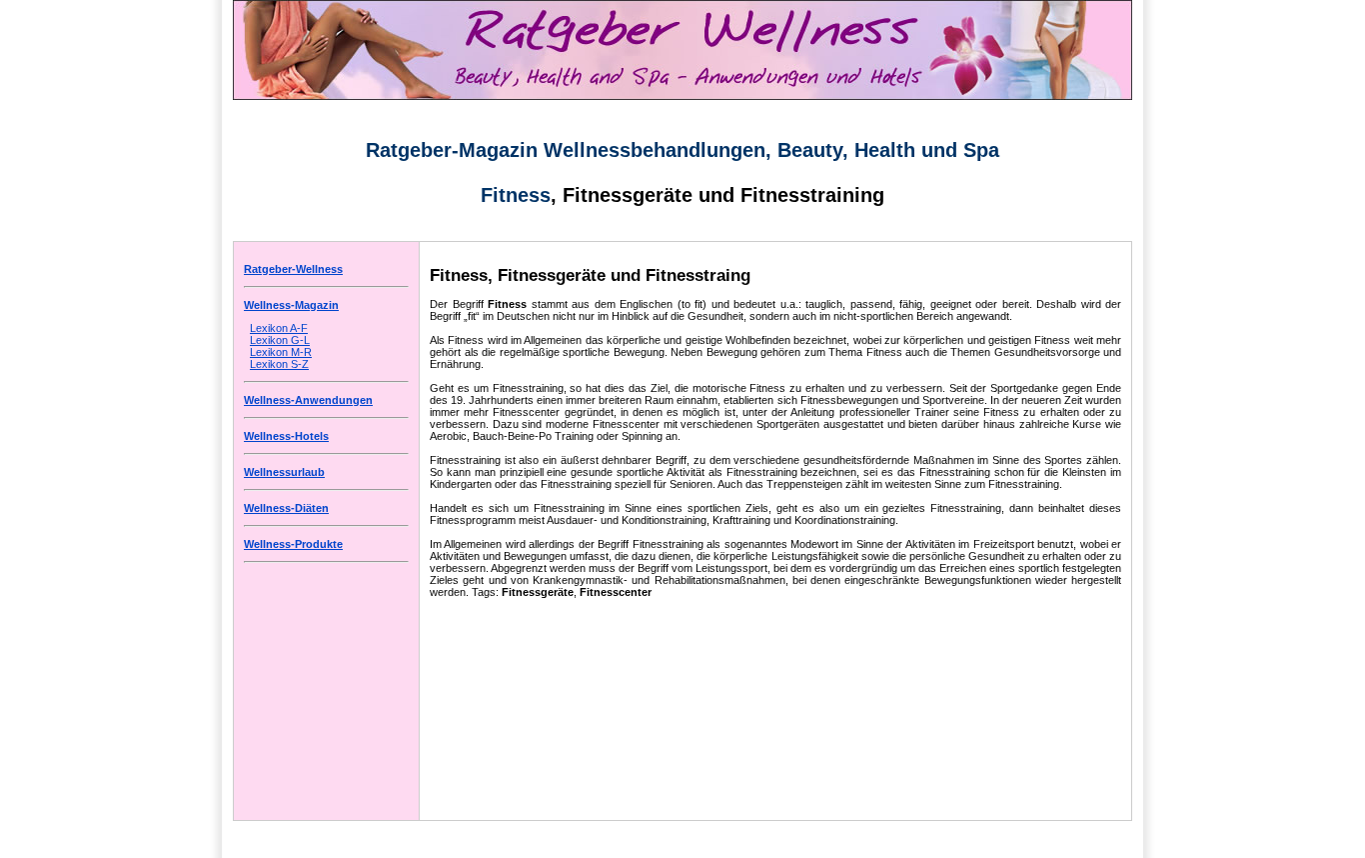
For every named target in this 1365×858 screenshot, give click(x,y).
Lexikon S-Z (279, 364)
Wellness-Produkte (293, 544)
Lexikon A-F (279, 328)
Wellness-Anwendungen (308, 400)
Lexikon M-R (281, 352)
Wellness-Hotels (286, 436)
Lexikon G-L (280, 340)
